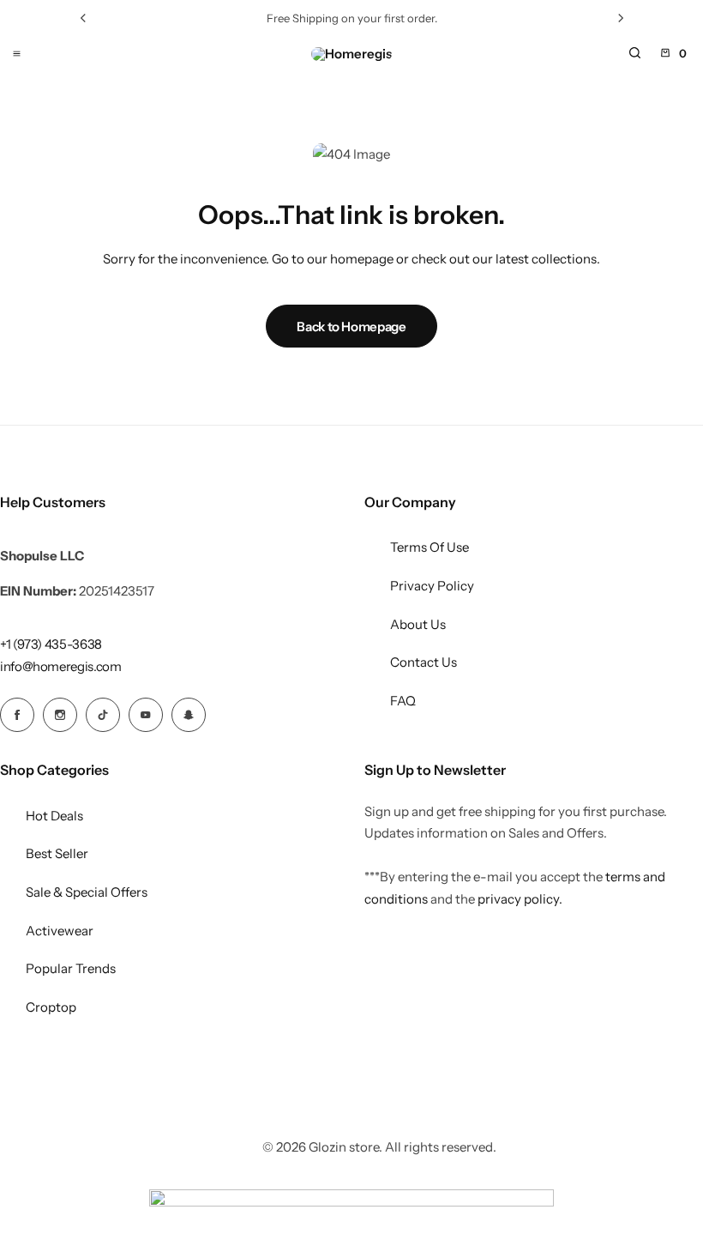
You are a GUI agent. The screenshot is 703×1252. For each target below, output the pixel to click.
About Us (418, 624)
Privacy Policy (432, 586)
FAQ (403, 701)
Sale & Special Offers (86, 892)
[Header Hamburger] (17, 53)
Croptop (51, 1007)
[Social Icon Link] (17, 715)
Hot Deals (54, 815)
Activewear (59, 930)
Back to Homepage (351, 326)
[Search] (634, 53)
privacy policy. (520, 899)
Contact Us (423, 662)
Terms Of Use (429, 547)
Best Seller (57, 853)
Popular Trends (71, 968)
